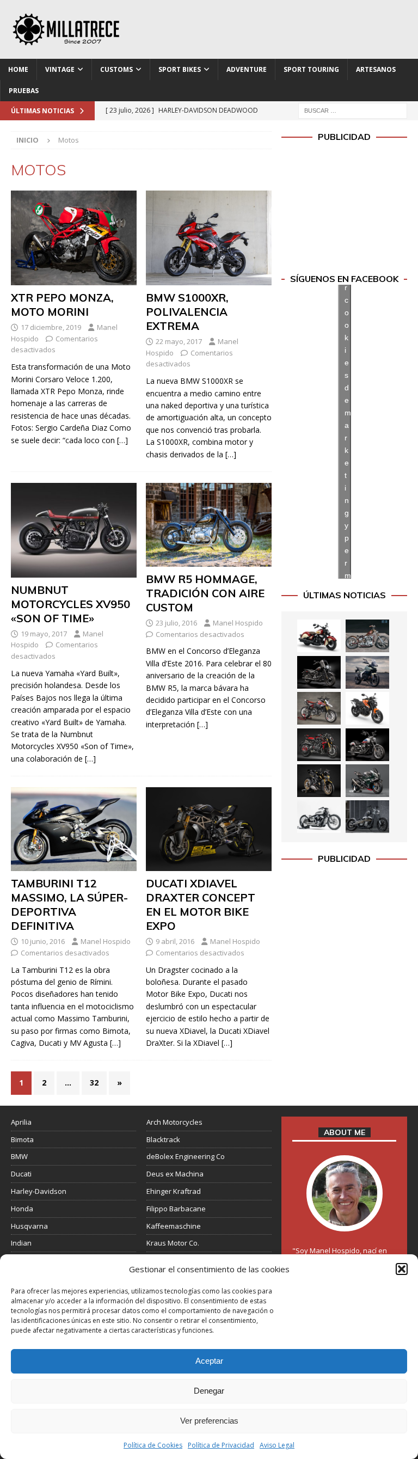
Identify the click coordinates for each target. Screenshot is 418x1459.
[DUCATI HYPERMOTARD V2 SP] (319, 708)
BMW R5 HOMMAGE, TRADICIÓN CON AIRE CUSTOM (205, 593)
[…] (122, 440)
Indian (21, 1243)
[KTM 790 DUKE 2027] (367, 708)
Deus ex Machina (175, 1174)
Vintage (60, 69)
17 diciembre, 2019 (51, 327)
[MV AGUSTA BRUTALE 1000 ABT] (319, 744)
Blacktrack (163, 1139)
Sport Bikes (179, 69)
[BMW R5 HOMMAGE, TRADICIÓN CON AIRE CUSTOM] (209, 525)
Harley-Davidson (38, 1191)
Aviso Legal (277, 1445)
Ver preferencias (209, 1420)
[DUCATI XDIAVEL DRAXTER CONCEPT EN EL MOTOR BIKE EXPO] (209, 829)
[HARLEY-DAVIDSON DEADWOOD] (319, 672)
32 (94, 1082)
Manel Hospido (238, 623)
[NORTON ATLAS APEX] (367, 672)
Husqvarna (29, 1226)
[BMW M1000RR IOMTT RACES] (367, 780)
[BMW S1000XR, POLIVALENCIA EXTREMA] (209, 238)
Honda (22, 1208)
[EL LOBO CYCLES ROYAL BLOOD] (367, 636)
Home (18, 69)
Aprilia (21, 1122)
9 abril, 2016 (175, 941)
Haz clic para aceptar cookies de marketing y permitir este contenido (348, 431)
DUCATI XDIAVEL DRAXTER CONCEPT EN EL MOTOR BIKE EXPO (200, 904)
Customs (116, 69)
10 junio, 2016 (43, 941)
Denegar (209, 1390)
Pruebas (24, 90)
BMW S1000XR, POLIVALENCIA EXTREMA (187, 312)
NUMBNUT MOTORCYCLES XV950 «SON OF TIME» (70, 604)
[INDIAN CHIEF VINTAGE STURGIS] (319, 636)
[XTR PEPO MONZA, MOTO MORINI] (74, 238)
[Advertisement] (344, 208)
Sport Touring (311, 69)
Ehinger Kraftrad (173, 1191)
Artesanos (376, 69)
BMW (19, 1156)
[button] (401, 1269)
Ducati (21, 1174)
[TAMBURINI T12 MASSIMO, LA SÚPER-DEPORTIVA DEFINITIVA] (74, 829)
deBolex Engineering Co (185, 1156)
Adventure (246, 69)
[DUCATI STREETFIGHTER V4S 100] (319, 780)
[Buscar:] (352, 110)
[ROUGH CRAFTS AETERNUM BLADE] (367, 816)
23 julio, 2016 (176, 623)
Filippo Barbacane (176, 1208)
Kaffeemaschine (173, 1226)
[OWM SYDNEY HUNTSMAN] (319, 816)
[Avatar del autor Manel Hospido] (344, 1220)
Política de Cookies (153, 1445)
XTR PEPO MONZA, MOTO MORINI (62, 304)
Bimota (22, 1139)
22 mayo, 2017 (179, 341)
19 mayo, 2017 (44, 634)
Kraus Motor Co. (172, 1243)
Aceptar (209, 1360)
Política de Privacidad (221, 1445)
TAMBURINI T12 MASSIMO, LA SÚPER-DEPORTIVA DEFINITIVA (69, 904)
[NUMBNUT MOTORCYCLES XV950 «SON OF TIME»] (74, 530)
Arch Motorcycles (174, 1122)
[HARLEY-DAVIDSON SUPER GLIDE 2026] (367, 744)
